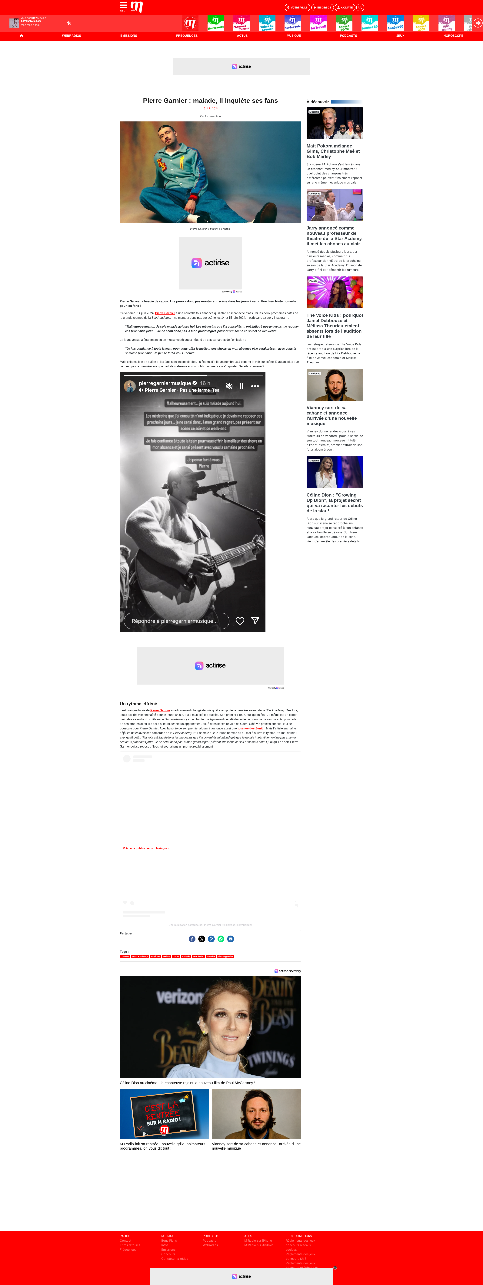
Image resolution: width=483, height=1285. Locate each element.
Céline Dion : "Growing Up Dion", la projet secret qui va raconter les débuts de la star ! (335, 502)
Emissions (128, 35)
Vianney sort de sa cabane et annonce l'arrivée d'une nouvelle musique (332, 415)
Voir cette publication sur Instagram (146, 848)
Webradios (71, 35)
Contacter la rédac (174, 1258)
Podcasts (348, 35)
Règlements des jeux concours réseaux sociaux (300, 1245)
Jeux (400, 35)
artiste (166, 956)
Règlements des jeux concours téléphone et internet (302, 1267)
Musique (294, 35)
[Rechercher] (360, 7)
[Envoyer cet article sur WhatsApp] (220, 941)
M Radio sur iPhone (258, 1240)
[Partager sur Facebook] (191, 941)
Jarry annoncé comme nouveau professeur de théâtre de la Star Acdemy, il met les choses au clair (335, 235)
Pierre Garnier (165, 313)
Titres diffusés (130, 1245)
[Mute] (69, 23)
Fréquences (187, 35)
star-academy (140, 956)
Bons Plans (169, 1240)
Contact (125, 1240)
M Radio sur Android (259, 1245)
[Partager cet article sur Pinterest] (210, 941)
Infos (164, 1245)
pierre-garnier (225, 956)
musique (155, 956)
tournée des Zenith (251, 728)
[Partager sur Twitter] (200, 941)
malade (186, 956)
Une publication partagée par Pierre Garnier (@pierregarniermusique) (210, 924)
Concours (168, 1254)
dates (176, 956)
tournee (125, 956)
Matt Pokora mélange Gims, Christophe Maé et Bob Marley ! (333, 151)
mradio (211, 956)
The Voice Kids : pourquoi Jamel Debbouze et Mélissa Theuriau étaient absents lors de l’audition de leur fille (335, 326)
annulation (198, 956)
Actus (242, 35)
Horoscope (453, 35)
